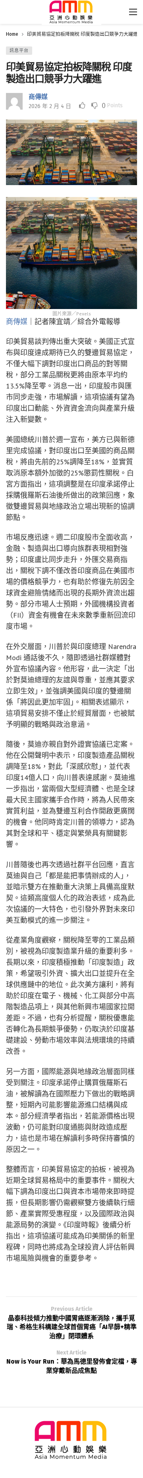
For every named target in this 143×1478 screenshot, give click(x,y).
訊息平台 (19, 50)
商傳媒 (38, 96)
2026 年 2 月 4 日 (50, 106)
